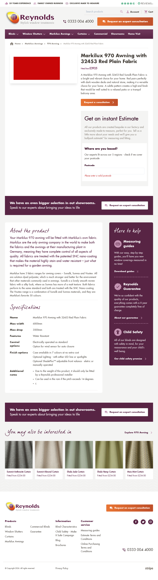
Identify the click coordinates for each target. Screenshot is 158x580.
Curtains (9, 536)
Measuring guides (90, 530)
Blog (58, 540)
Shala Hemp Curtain (106, 472)
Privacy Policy (62, 568)
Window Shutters (14, 531)
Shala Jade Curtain (75, 472)
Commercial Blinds (40, 527)
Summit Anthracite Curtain (19, 472)
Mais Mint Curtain (135, 472)
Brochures (61, 545)
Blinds (8, 527)
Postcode (90, 165)
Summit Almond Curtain (48, 472)
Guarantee (35, 531)
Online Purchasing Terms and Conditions (90, 548)
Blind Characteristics (66, 527)
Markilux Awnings (14, 541)
